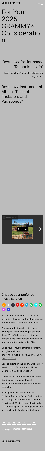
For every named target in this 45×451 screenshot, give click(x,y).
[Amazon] (4, 305)
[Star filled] (4, 309)
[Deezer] (13, 305)
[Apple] (8, 305)
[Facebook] (4, 422)
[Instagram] (9, 422)
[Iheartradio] (17, 305)
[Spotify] (31, 305)
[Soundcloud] (22, 305)
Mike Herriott (11, 3)
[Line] (40, 305)
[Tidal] (35, 305)
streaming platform (31, 348)
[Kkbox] (26, 305)
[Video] (34, 422)
